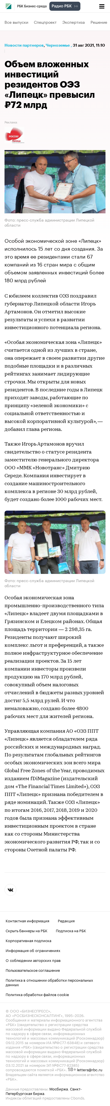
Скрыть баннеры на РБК (26, 930)
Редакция (66, 920)
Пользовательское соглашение (33, 970)
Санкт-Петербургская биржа (44, 1091)
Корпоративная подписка (28, 940)
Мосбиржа (58, 1088)
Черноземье (58, 45)
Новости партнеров (24, 45)
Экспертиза (73, 22)
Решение (99, 22)
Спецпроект (45, 22)
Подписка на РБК (71, 930)
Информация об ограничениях (33, 950)
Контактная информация (27, 920)
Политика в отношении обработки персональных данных (49, 982)
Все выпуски (16, 22)
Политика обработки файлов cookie (37, 994)
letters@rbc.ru (89, 1069)
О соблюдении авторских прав (33, 960)
